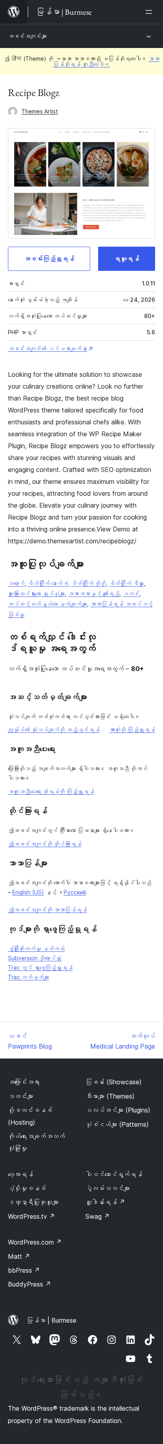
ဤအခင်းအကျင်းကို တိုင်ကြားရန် (45, 843)
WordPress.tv (31, 1216)
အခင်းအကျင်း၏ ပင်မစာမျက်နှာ (47, 348)
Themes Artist (39, 111)
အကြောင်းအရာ (24, 1082)
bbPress (24, 1270)
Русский (75, 892)
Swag (97, 1216)
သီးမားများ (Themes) (110, 1096)
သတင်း (131, 593)
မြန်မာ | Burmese (51, 1320)
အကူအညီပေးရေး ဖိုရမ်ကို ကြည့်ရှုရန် (51, 791)
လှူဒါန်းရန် (105, 1202)
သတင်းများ (20, 1096)
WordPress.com (35, 1242)
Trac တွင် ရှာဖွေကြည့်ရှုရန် (40, 967)
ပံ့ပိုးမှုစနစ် (27, 1188)
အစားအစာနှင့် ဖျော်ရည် (93, 593)
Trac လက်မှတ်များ (28, 977)
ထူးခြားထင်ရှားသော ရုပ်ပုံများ (36, 593)
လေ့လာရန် (20, 1174)
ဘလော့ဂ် (16, 583)
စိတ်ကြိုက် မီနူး (126, 583)
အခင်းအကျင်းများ (27, 36)
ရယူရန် (126, 259)
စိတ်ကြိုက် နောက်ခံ (48, 583)
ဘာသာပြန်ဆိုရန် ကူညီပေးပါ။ (106, 61)
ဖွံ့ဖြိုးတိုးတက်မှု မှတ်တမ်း (36, 948)
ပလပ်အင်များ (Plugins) (117, 1110)
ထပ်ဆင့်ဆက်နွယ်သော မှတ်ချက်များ (47, 603)
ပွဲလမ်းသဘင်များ (107, 1188)
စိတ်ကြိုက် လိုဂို (88, 583)
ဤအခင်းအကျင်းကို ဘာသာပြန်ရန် (47, 909)
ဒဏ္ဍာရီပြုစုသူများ (33, 1202)
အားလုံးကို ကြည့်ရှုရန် (132, 729)
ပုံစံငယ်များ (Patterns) (117, 1124)
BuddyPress (29, 1284)
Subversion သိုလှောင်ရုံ (34, 958)
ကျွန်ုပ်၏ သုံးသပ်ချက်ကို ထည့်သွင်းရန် (54, 729)
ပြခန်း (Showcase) (113, 1082)
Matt (19, 1256)
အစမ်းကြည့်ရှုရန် (49, 259)
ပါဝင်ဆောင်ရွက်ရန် (113, 1174)
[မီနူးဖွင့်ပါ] (150, 12)
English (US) (28, 892)
